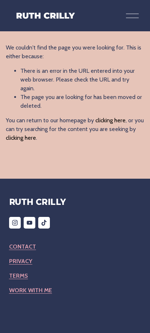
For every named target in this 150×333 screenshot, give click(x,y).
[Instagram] (15, 223)
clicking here (110, 120)
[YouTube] (29, 223)
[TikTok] (44, 223)
